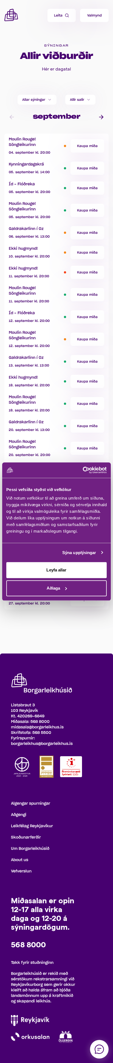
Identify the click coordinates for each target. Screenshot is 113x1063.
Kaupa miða (87, 146)
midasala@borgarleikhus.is (37, 727)
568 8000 (40, 722)
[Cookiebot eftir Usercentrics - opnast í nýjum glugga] (83, 470)
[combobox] (37, 100)
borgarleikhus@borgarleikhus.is (42, 744)
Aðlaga (53, 588)
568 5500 (41, 733)
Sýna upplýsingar (79, 552)
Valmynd (94, 15)
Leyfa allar (56, 570)
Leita (58, 15)
